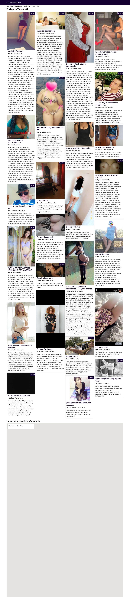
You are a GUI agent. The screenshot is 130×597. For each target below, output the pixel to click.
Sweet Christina (102, 254)
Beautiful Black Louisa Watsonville (76, 65)
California (27, 6)
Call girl (9, 6)
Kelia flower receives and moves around (106, 53)
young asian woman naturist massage (78, 404)
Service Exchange (45, 349)
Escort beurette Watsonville (78, 148)
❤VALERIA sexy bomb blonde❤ (50, 128)
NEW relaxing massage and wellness (20, 346)
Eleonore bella (101, 347)
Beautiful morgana (45, 278)
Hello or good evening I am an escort (21, 207)
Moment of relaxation (104, 147)
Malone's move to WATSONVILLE (15, 141)
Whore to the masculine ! (19, 396)
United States (18, 6)
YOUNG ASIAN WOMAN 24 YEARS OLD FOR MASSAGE (20, 269)
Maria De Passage (16, 51)
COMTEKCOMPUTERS (14, 2)
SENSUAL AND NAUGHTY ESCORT (106, 176)
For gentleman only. (45, 237)
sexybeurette (42, 200)
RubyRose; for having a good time (108, 380)
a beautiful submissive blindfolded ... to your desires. (79, 287)
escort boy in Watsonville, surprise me (106, 104)
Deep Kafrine (72, 356)
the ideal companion (46, 31)
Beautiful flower (73, 227)
